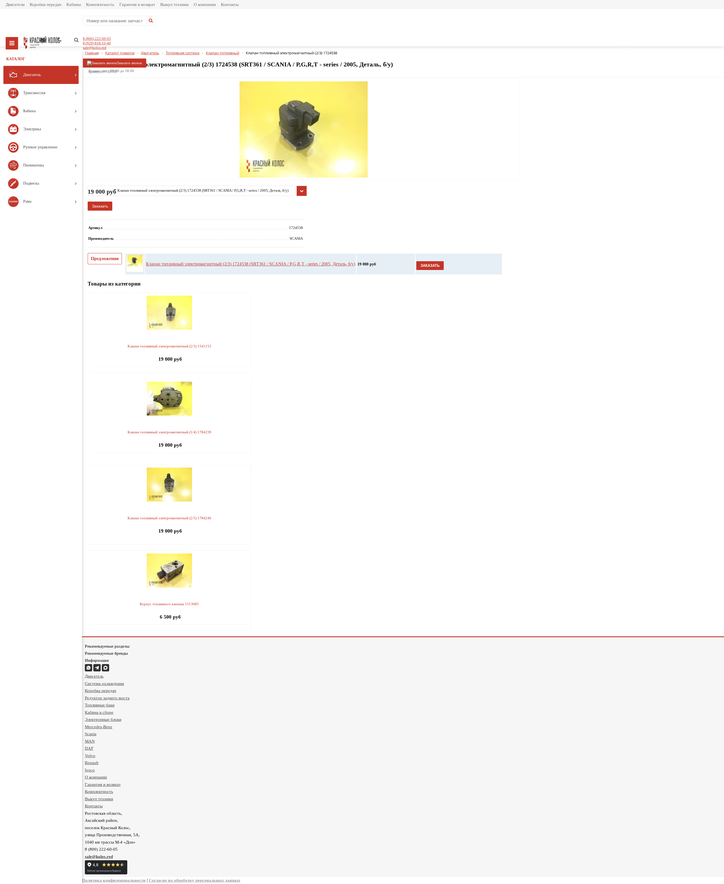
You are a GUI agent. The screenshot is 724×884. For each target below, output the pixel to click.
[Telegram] (97, 667)
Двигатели (15, 4)
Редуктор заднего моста (107, 698)
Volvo (90, 755)
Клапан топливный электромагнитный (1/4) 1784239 (169, 432)
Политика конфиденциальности (114, 880)
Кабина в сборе (99, 712)
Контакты (230, 4)
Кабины (73, 4)
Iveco (90, 770)
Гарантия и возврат (137, 4)
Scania (90, 734)
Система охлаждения (104, 683)
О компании (205, 4)
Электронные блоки (103, 719)
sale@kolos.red (94, 48)
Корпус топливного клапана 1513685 (169, 604)
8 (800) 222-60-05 (97, 38)
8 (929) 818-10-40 (97, 43)
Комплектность (100, 4)
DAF (89, 748)
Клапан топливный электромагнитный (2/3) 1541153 (169, 346)
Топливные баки (100, 705)
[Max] (105, 667)
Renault (91, 762)
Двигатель (94, 676)
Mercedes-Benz (98, 727)
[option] (303, 152)
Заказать (100, 206)
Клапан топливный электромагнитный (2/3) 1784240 (169, 518)
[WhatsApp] (88, 667)
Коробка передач (100, 690)
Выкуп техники (174, 4)
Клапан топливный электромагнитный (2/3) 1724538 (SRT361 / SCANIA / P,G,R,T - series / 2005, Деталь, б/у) (250, 263)
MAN (90, 741)
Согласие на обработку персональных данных (194, 880)
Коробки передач (45, 4)
